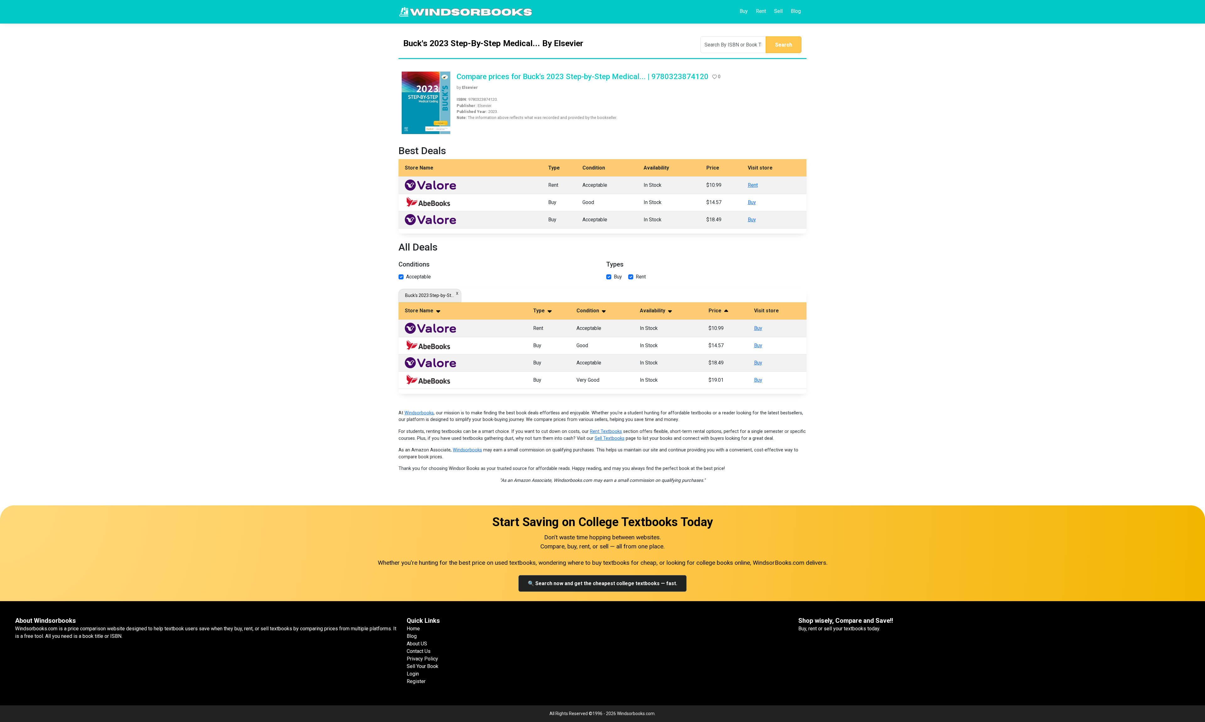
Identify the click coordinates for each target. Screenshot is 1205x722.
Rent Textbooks (606, 431)
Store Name (420, 311)
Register (416, 681)
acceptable (418, 277)
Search (783, 45)
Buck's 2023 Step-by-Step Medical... (430, 295)
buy (618, 277)
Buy (744, 11)
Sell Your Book (422, 666)
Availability (653, 311)
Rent (761, 11)
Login (413, 674)
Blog (796, 11)
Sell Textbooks (609, 438)
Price (716, 311)
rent (641, 277)
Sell (778, 11)
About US (417, 644)
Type (539, 311)
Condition (588, 311)
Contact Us (419, 651)
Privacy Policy (422, 659)
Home (413, 629)
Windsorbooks (419, 413)
